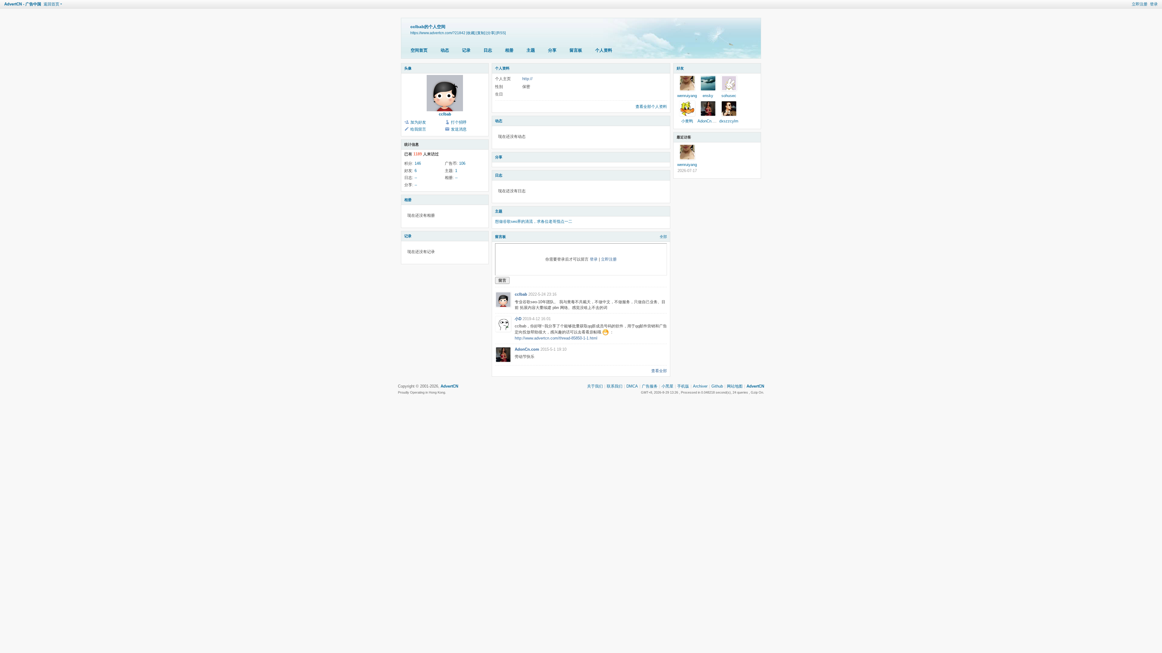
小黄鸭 (687, 121)
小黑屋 (667, 386)
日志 (488, 50)
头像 (408, 68)
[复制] (480, 33)
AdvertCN (755, 386)
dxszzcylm (728, 121)
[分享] (490, 33)
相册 (509, 50)
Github (717, 386)
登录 (1154, 4)
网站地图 (735, 386)
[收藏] (470, 33)
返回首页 (51, 4)
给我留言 (418, 129)
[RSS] (501, 33)
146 (418, 163)
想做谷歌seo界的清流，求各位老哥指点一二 (533, 221)
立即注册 (1139, 4)
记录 (466, 50)
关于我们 (595, 386)
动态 (445, 50)
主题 (531, 50)
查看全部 (659, 371)
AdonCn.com (527, 349)
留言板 (576, 50)
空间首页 (419, 50)
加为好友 (418, 122)
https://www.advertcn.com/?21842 (437, 33)
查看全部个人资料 (651, 106)
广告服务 (650, 386)
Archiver (700, 386)
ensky (708, 95)
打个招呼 (459, 122)
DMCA (632, 386)
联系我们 (614, 386)
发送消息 (459, 129)
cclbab (445, 114)
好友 (680, 68)
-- (416, 177)
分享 (552, 50)
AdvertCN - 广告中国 (22, 4)
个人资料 (603, 50)
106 (462, 163)
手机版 (683, 386)
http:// (527, 78)
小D (518, 319)
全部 (663, 237)
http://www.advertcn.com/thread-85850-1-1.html (556, 338)
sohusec (728, 95)
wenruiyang (687, 95)
